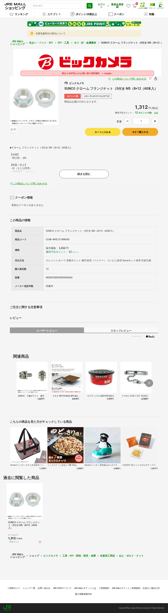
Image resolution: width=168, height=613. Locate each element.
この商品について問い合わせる (129, 78)
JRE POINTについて (62, 588)
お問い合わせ (44, 588)
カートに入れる (103, 132)
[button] (149, 383)
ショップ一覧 (28, 588)
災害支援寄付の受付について (50, 33)
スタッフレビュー (121, 330)
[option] (34, 100)
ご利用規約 (104, 588)
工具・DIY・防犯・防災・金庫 (79, 555)
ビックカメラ (50, 555)
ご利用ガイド (13, 588)
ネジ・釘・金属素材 (85, 42)
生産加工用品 (107, 555)
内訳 (156, 113)
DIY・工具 (64, 42)
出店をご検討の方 (151, 588)
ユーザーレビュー (46, 330)
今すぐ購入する (140, 132)
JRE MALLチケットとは (85, 588)
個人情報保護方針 (83, 594)
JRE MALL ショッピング (17, 43)
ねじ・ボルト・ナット (131, 555)
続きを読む (84, 174)
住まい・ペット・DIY (41, 42)
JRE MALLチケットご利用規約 (126, 588)
